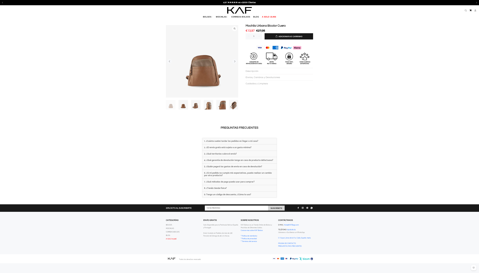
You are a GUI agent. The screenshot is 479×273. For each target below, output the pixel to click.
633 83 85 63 (291, 229)
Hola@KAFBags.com (291, 225)
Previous (169, 61)
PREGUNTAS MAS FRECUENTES (290, 246)
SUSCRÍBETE (276, 208)
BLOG (168, 235)
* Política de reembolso (249, 236)
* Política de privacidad (249, 238)
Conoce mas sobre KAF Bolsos (252, 230)
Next (234, 61)
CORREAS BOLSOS (173, 232)
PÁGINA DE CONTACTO (287, 243)
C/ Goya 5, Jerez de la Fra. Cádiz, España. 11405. (294, 238)
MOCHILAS (170, 228)
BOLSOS (169, 225)
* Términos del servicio (249, 241)
